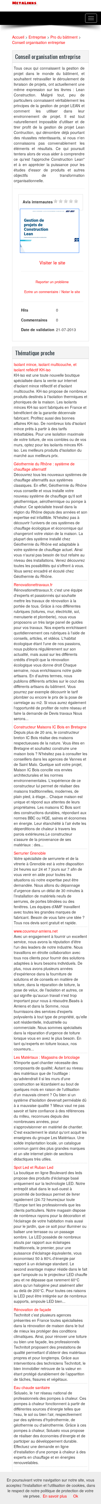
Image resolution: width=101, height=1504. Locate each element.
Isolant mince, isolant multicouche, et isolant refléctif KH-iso (45, 367)
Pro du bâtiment (64, 37)
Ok (75, 1496)
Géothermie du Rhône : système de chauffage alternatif (44, 466)
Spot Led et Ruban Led (33, 1167)
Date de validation (37, 329)
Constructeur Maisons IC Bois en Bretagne (50, 726)
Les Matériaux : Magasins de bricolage (47, 1057)
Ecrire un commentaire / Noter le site (52, 291)
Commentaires (34, 320)
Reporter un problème (52, 281)
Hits (24, 310)
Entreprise (37, 37)
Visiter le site (52, 262)
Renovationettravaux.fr (33, 584)
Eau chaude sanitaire (32, 1387)
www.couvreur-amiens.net (36, 931)
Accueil (18, 37)
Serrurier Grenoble (30, 853)
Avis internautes (38, 201)
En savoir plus (55, 1496)
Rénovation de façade (32, 1309)
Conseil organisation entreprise (38, 42)
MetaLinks (23, 3)
